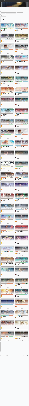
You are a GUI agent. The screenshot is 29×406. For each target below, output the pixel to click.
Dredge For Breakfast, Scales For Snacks (21, 263)
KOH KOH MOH (5, 61)
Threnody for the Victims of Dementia (8, 263)
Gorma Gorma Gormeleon (6, 82)
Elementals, (18, 117)
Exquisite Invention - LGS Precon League (21, 135)
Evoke (23, 117)
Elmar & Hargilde (19, 178)
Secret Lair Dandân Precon (20, 93)
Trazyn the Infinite (5, 114)
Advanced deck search (20, 11)
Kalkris (3, 41)
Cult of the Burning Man (6, 93)
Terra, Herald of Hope (5, 220)
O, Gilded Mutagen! (19, 295)
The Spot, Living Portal (5, 167)
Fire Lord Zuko (4, 178)
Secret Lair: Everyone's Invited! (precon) (7, 252)
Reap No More (4, 125)
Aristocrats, (20, 117)
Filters (15, 11)
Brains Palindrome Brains (20, 316)
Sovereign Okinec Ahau (20, 167)
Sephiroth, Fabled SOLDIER (6, 199)
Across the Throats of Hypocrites (21, 252)
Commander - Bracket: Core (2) (6, 232)
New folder (3, 20)
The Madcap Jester (19, 29)
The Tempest (4, 316)
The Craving (18, 337)
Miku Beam (4, 29)
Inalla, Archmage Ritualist (20, 220)
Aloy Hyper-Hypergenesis (6, 146)
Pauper (3, 285)
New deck (7, 347)
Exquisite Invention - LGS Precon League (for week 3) (21, 146)
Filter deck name (2, 10)
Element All (18, 114)
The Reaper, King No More (20, 125)
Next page (7, 355)
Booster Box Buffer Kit (6, 210)
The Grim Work (5, 337)
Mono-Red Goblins (5, 295)
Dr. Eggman (18, 199)
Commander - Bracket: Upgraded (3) (21, 62)
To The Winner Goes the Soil (6, 135)
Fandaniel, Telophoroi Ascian (20, 231)
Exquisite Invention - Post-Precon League (7, 50)
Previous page (2, 355)
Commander (4, 30)
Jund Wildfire (18, 284)
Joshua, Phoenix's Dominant (6, 231)
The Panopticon (19, 82)
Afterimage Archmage (20, 210)
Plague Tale (18, 50)
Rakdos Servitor (5, 284)
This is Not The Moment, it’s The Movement (21, 61)
